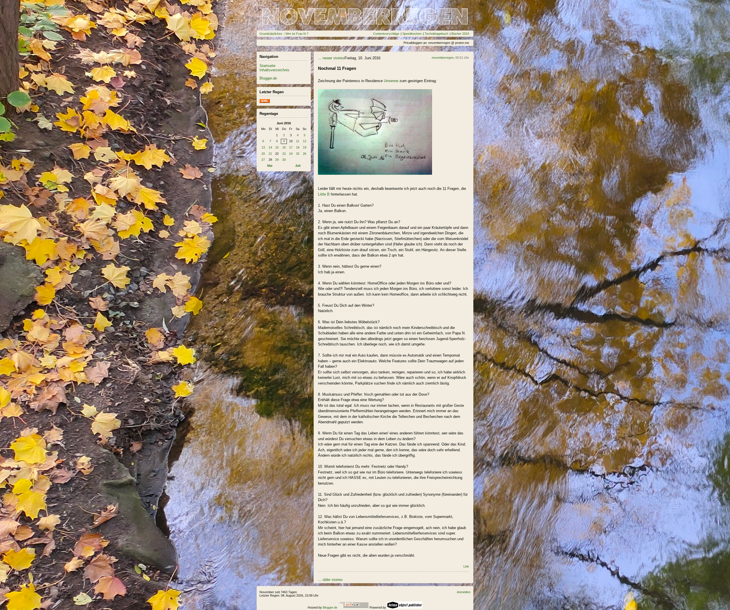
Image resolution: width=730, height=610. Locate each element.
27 (263, 159)
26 (304, 153)
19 (304, 147)
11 (297, 141)
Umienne (391, 81)
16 (284, 147)
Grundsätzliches (270, 33)
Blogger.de (268, 78)
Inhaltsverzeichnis (274, 70)
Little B (324, 194)
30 (284, 159)
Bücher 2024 (460, 33)
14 (270, 147)
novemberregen (443, 57)
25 (297, 153)
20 (263, 153)
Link (466, 566)
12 (304, 141)
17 (291, 147)
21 (270, 153)
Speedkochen (411, 33)
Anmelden (464, 592)
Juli (298, 165)
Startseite (267, 66)
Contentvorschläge (386, 33)
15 (277, 147)
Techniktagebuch (436, 33)
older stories (333, 580)
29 (277, 159)
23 (284, 153)
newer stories (333, 58)
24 (291, 153)
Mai (269, 165)
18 (297, 147)
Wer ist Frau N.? (296, 33)
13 (263, 147)
